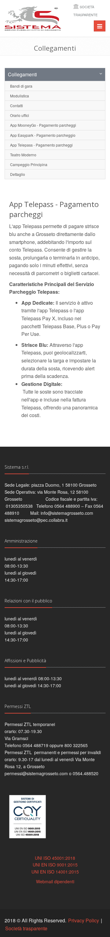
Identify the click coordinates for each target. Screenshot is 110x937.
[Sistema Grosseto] (33, 18)
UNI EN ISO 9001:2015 (55, 865)
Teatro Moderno (23, 154)
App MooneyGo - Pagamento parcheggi (43, 125)
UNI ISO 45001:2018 (55, 858)
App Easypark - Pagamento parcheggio (42, 135)
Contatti (16, 105)
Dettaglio (17, 174)
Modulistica (19, 95)
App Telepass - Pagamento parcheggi (41, 144)
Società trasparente (26, 928)
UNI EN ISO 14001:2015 (55, 872)
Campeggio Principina (28, 164)
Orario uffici (19, 115)
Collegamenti (22, 74)
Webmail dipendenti (55, 881)
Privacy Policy (83, 920)
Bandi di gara (21, 86)
